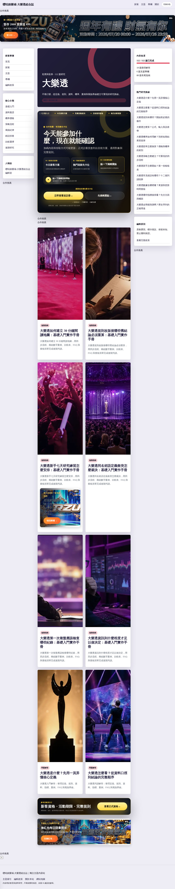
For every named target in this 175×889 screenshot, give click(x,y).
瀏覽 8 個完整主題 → (51, 100)
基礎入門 (9, 106)
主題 (143, 4)
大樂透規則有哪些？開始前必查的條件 (153, 119)
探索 (136, 4)
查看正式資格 (112, 806)
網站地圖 (40, 879)
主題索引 (7, 879)
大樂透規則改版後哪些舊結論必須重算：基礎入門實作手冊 (107, 335)
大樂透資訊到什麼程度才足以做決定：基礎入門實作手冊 (107, 642)
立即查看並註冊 (63, 195)
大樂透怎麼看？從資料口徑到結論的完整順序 (153, 109)
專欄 (150, 4)
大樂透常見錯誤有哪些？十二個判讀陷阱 (153, 177)
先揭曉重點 (105, 195)
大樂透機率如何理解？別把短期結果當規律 (153, 139)
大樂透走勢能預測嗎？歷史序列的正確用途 (153, 206)
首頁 (7, 61)
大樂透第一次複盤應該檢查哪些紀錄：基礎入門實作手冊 (59, 642)
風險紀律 (9, 130)
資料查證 (9, 112)
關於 (157, 4)
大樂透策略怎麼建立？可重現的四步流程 (153, 158)
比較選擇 (9, 142)
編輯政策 (9, 85)
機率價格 (9, 118)
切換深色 (166, 4)
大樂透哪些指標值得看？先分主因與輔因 (153, 197)
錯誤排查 (9, 136)
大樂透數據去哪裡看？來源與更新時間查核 (153, 187)
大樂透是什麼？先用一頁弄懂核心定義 (153, 100)
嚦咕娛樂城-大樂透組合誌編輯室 (17, 171)
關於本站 (29, 879)
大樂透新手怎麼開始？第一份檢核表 (153, 168)
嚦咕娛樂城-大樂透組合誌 (18, 4)
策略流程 (9, 124)
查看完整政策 (143, 240)
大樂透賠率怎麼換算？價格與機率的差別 (153, 148)
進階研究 (9, 147)
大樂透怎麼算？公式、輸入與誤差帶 (153, 129)
